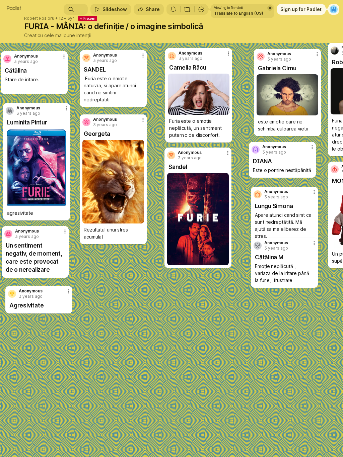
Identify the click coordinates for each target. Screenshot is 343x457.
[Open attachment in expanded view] (198, 219)
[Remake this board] (187, 9)
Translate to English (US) (238, 13)
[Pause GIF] (139, 218)
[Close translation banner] (270, 8)
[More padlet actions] (201, 9)
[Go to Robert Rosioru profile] (335, 51)
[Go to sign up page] (333, 9)
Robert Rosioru (39, 18)
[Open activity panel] (173, 9)
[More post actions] (64, 294)
